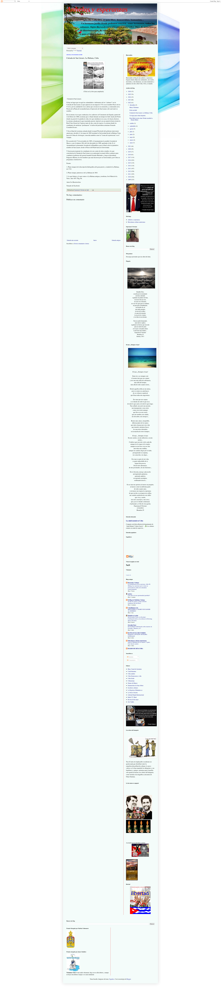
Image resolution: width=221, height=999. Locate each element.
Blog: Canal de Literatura (135, 669)
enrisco (130, 594)
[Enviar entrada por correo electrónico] (92, 190)
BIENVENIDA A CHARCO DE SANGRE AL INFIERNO (139, 610)
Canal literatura (132, 671)
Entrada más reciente (72, 240)
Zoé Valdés (131, 702)
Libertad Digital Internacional (136, 695)
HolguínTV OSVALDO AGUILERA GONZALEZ (137, 635)
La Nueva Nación (133, 692)
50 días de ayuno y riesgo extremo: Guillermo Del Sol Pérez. (137, 602)
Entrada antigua (116, 240)
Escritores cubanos (133, 688)
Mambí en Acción (133, 616)
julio (131, 131)
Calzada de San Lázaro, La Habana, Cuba (140, 113)
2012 (129, 171)
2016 (129, 160)
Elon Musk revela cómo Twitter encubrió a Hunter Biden (141, 119)
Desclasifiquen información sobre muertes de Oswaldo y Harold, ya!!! (140, 627)
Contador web (128, 575)
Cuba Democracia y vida (134, 676)
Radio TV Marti (132, 697)
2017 (129, 157)
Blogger (128, 979)
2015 (129, 163)
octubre (132, 123)
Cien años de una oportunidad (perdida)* (139, 595)
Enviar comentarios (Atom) (81, 243)
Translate (79, 50)
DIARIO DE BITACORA (135, 648)
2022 (129, 102)
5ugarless (111, 979)
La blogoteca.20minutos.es (135, 690)
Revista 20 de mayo (133, 699)
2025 (129, 94)
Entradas (130, 657)
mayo (131, 137)
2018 (129, 154)
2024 (129, 97)
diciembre (132, 105)
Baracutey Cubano (133, 583)
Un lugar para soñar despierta (137, 115)
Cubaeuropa (131, 681)
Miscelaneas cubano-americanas (136, 222)
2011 (129, 174)
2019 (129, 152)
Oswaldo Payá (132, 625)
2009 (129, 179)
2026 (129, 91)
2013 (129, 168)
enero (131, 143)
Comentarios (131, 660)
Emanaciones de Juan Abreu (135, 685)
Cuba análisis (131, 674)
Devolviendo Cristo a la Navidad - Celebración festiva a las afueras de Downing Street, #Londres (140, 618)
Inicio (95, 240)
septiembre (133, 126)
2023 (129, 100)
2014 (129, 165)
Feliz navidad (133, 110)
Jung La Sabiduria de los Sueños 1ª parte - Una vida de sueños (139, 643)
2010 (129, 177)
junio (131, 134)
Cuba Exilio (131, 678)
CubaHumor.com (133, 608)
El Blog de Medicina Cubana (136, 600)
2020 (129, 149)
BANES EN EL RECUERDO (137, 633)
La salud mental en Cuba (134, 521)
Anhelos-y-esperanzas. (134, 220)
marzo (131, 140)
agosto (132, 129)
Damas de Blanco (132, 683)
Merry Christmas (134, 107)
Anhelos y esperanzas (97, 9)
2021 (129, 146)
